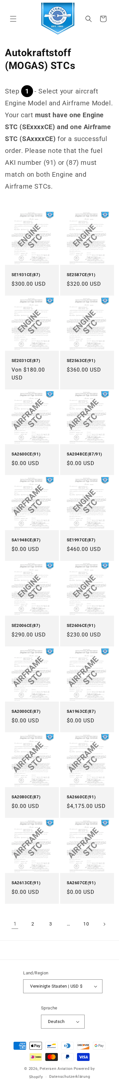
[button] (13, 19)
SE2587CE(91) (81, 275)
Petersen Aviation (56, 1069)
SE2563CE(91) (81, 360)
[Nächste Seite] (104, 924)
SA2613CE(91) (26, 883)
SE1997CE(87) (81, 540)
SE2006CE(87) (26, 625)
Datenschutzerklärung (69, 1076)
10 (86, 924)
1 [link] (15, 924)
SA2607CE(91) (81, 883)
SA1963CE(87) (81, 711)
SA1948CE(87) (26, 540)
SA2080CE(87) (26, 797)
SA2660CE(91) (81, 797)
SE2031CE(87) (26, 360)
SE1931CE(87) (26, 275)
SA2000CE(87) (26, 711)
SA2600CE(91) (26, 454)
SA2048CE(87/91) (84, 454)
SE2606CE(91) (81, 625)
